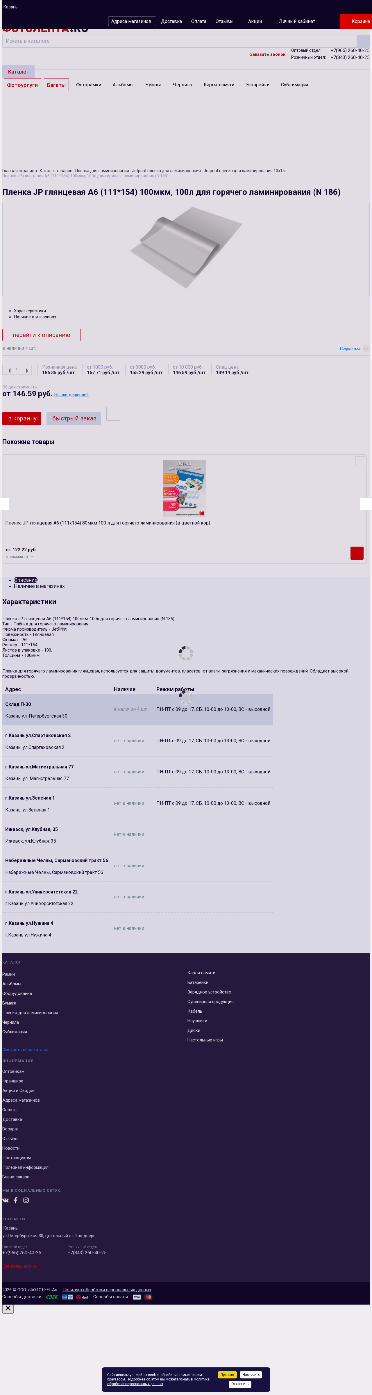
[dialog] (186, 1349)
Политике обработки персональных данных (158, 1381)
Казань (10, 7)
